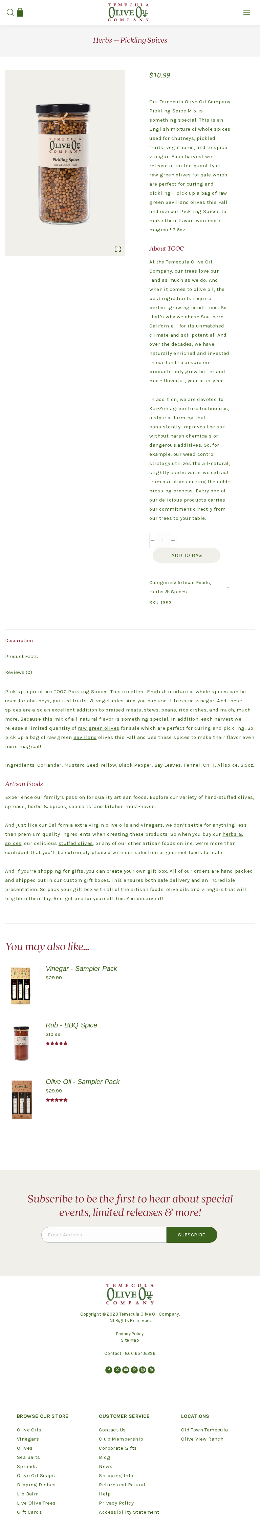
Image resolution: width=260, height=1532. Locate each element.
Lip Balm (28, 1494)
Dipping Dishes (36, 1485)
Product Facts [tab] (21, 656)
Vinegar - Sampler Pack (81, 968)
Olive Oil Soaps (36, 1475)
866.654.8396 (140, 1353)
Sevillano (85, 737)
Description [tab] (19, 640)
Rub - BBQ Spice (71, 1025)
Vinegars (28, 1439)
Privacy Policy (130, 1333)
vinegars (152, 825)
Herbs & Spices (168, 592)
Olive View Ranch (202, 1439)
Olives (24, 1448)
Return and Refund (122, 1485)
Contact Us (112, 1430)
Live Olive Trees (36, 1503)
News (105, 1466)
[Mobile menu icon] (246, 12)
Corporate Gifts (118, 1448)
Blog (104, 1457)
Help (105, 1494)
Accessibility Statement (129, 1512)
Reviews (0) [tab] (18, 672)
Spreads (27, 1466)
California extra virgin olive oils (88, 825)
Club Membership (121, 1439)
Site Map (130, 1340)
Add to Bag (186, 555)
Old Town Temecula (204, 1430)
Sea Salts (28, 1457)
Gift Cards (29, 1512)
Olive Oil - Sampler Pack (83, 1081)
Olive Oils (29, 1430)
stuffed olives (76, 843)
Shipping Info (116, 1475)
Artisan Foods (193, 582)
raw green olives (170, 175)
